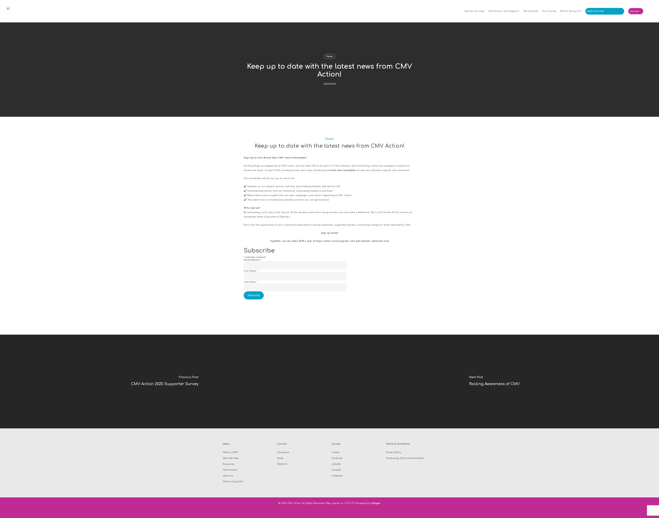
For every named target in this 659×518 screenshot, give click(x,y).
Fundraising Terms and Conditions (405, 458)
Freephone (283, 452)
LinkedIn (336, 464)
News (329, 56)
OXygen (376, 503)
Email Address (252, 259)
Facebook (337, 458)
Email (280, 458)
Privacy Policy (394, 452)
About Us (228, 475)
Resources (229, 464)
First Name (251, 270)
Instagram (337, 475)
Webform (282, 464)
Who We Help (231, 458)
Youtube (336, 469)
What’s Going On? (233, 481)
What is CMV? (231, 452)
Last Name (251, 281)
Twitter (336, 452)
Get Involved (230, 469)
